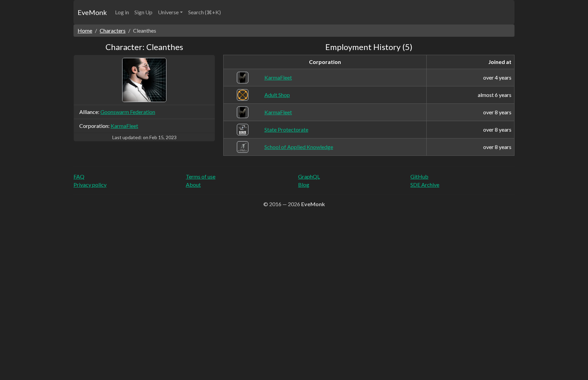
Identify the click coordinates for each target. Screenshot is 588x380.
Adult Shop (277, 95)
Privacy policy (90, 184)
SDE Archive (424, 184)
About (193, 184)
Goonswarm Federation (127, 112)
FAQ (79, 176)
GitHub (419, 176)
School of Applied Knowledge (298, 147)
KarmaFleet (124, 125)
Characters (113, 30)
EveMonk (92, 12)
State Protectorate (286, 129)
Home (85, 30)
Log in (122, 12)
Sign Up (143, 12)
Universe (168, 12)
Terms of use (200, 176)
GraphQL (309, 176)
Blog (303, 184)
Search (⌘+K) (204, 12)
